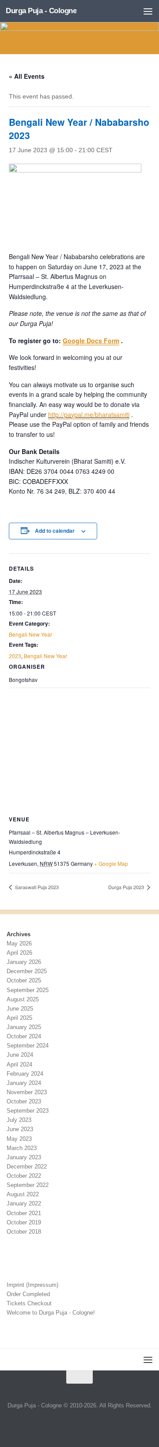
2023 (15, 655)
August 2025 (23, 999)
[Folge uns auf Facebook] (69, 1424)
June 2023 (20, 1129)
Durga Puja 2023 (126, 886)
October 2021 (24, 1213)
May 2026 (19, 943)
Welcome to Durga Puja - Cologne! (51, 1312)
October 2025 (24, 980)
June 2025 (20, 1008)
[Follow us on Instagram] (90, 1424)
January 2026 (24, 962)
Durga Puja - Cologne (41, 11)
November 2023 (27, 1092)
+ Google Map (111, 863)
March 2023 (22, 1148)
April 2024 (19, 1064)
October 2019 (24, 1222)
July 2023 (19, 1120)
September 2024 (28, 1045)
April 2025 (19, 1018)
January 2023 (24, 1157)
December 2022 (27, 1166)
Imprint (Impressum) (32, 1285)
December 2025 (27, 971)
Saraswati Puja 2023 (36, 886)
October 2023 (24, 1101)
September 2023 (28, 1110)
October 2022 (24, 1175)
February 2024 (25, 1073)
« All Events (27, 76)
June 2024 (20, 1054)
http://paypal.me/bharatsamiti (88, 414)
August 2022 (23, 1194)
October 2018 (24, 1231)
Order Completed (28, 1294)
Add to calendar (55, 531)
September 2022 (28, 1185)
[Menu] (148, 11)
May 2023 (19, 1139)
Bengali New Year (30, 634)
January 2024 (24, 1083)
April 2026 (19, 952)
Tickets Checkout (29, 1303)
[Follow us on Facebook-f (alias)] (79, 1424)
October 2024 (24, 1036)
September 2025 (28, 990)
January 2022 (24, 1203)
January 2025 (24, 1027)
